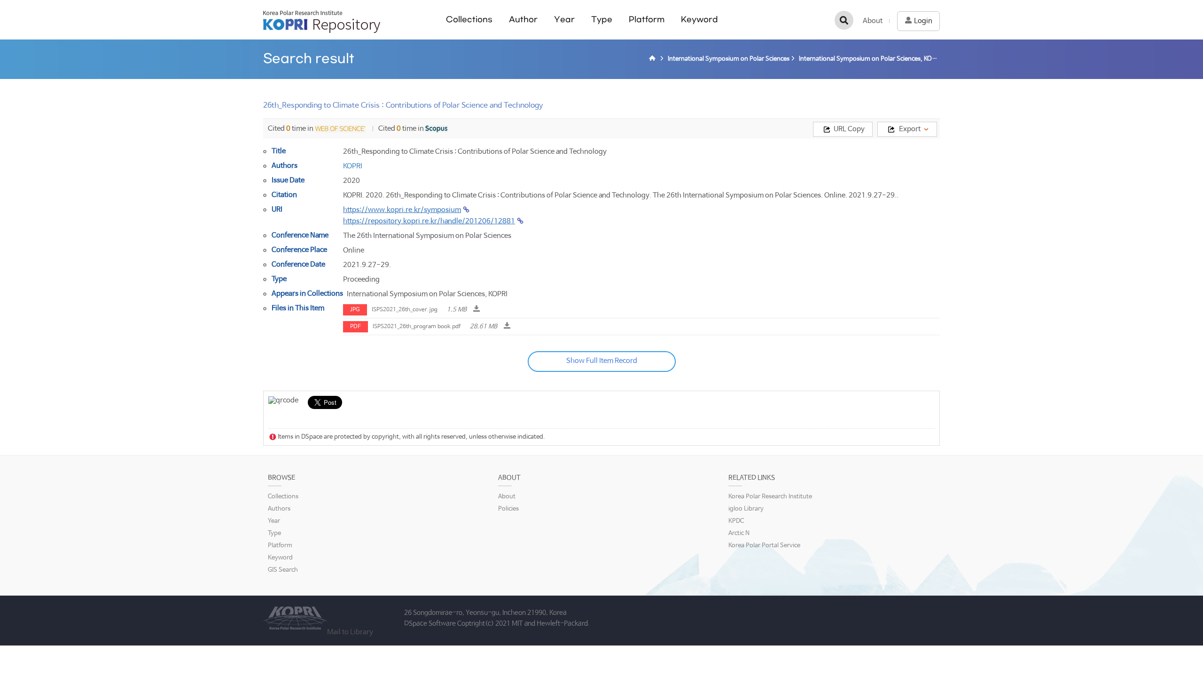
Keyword (699, 19)
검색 (844, 20)
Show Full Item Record (601, 361)
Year (564, 19)
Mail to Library (350, 632)
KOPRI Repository (321, 21)
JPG (355, 310)
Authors (279, 508)
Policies (508, 508)
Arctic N (739, 533)
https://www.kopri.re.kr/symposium (402, 210)
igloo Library (746, 508)
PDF (355, 326)
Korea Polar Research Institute (770, 496)
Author (523, 19)
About (873, 21)
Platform (646, 19)
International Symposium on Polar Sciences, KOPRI (427, 294)
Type (601, 19)
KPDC (736, 521)
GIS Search (283, 570)
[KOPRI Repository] (653, 59)
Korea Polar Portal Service (764, 545)
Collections (469, 19)
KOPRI (352, 166)
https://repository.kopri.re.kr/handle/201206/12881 (429, 221)
